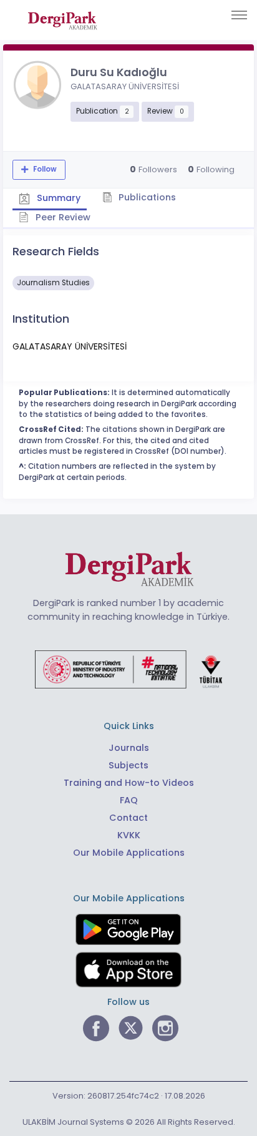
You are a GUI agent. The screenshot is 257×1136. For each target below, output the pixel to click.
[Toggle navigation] (239, 14)
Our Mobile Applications (129, 852)
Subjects (128, 765)
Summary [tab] (57, 198)
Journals (129, 748)
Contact (128, 817)
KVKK (128, 835)
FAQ (129, 800)
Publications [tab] (146, 197)
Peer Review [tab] (61, 217)
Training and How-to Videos (129, 782)
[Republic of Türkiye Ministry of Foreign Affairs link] (128, 668)
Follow (44, 169)
